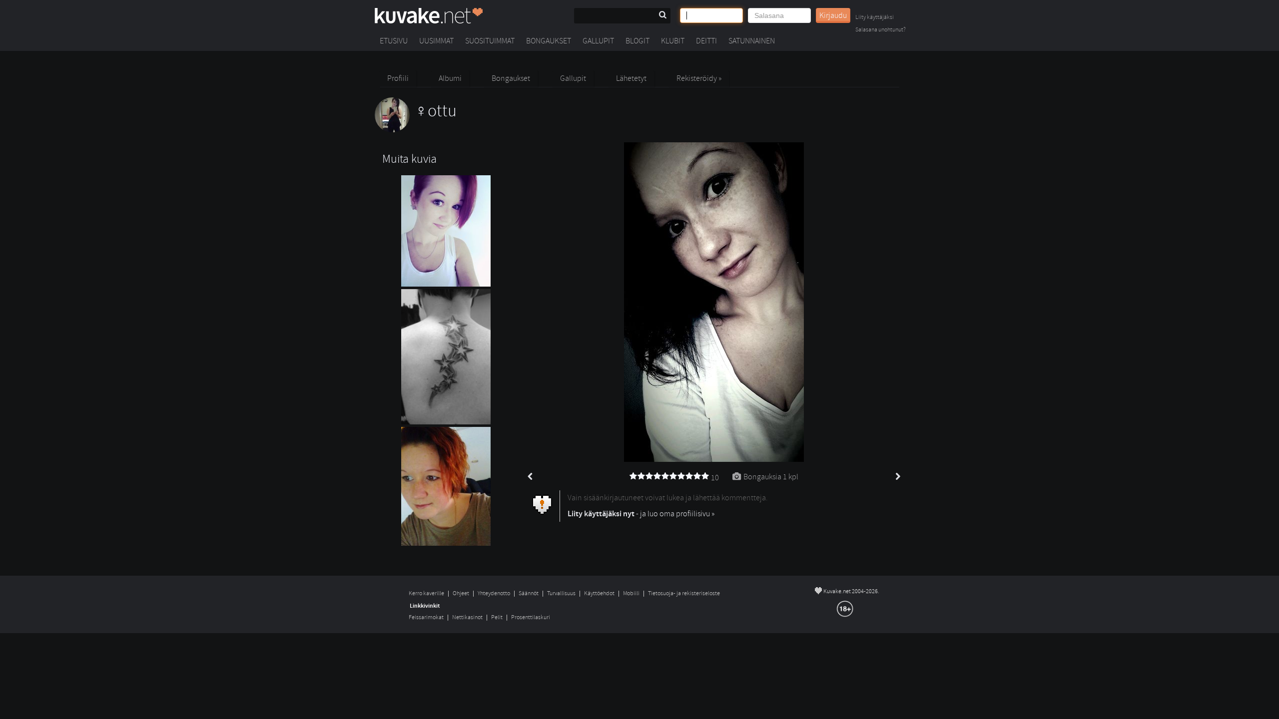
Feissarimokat (426, 617)
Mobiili (631, 593)
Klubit (672, 41)
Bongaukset (548, 41)
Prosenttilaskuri (530, 617)
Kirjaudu (833, 15)
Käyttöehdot (599, 593)
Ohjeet (461, 593)
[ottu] (416, 130)
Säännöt (529, 593)
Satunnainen (751, 41)
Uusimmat (436, 41)
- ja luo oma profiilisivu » (641, 514)
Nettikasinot (467, 617)
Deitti (706, 41)
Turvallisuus (561, 593)
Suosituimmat (490, 41)
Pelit (497, 617)
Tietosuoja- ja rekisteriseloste (684, 593)
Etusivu (394, 41)
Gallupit (598, 41)
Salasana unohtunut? (880, 30)
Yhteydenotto (494, 593)
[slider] (669, 476)
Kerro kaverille (426, 593)
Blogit (637, 41)
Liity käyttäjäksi (874, 17)
